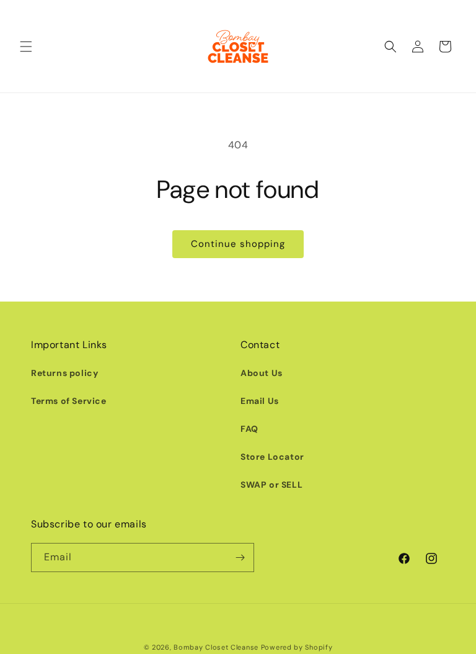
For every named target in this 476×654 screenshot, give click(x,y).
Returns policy (64, 373)
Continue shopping (238, 244)
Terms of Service (69, 400)
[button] (26, 46)
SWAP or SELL (271, 484)
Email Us (259, 400)
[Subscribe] (239, 557)
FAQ (249, 428)
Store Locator (272, 456)
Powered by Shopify (297, 647)
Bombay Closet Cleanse (216, 647)
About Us (261, 373)
